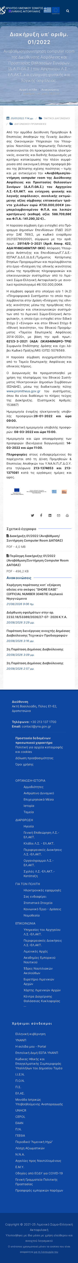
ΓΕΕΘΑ (20, 1135)
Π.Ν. (18, 1129)
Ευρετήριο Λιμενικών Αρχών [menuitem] (39, 981)
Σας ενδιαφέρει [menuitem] (35, 896)
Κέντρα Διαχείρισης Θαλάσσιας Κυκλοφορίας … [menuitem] (42, 1000)
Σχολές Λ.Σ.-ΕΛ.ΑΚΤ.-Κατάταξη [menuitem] (39, 873)
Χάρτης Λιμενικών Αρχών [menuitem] (42, 990)
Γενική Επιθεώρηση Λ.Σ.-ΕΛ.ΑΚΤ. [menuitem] (41, 835)
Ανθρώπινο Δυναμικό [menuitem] (39, 793)
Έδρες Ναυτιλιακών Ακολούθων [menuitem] (38, 971)
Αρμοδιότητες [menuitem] (34, 787)
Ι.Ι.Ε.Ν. (20, 1074)
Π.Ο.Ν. (20, 1080)
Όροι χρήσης (24, 764)
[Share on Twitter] (32, 515)
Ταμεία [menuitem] (29, 812)
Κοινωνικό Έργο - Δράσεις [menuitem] (42, 909)
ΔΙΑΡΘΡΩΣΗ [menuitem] (24, 820)
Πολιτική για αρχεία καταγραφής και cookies (39, 749)
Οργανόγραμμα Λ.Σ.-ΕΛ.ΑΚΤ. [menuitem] (39, 863)
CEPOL (20, 1116)
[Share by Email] (58, 515)
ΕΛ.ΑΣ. (20, 1093)
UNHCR (20, 1110)
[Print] (67, 515)
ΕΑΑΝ (19, 1123)
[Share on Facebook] (41, 515)
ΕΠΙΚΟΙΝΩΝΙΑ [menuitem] (25, 923)
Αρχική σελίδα (28, 89)
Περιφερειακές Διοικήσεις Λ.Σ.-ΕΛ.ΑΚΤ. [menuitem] (43, 852)
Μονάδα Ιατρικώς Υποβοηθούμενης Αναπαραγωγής (39, 1102)
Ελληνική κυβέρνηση (30, 1034)
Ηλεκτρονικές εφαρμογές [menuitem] (42, 890)
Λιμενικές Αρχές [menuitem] (36, 951)
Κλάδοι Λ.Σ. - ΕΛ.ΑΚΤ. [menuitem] (39, 843)
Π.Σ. (18, 1087)
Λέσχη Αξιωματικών (30, 1148)
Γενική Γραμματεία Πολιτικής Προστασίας (36, 1182)
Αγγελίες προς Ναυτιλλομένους (38, 1160)
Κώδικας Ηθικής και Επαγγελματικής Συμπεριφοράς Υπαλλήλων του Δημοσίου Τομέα (38, 1063)
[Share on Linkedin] (50, 515)
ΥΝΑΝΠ (20, 1040)
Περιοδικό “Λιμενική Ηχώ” (34, 1142)
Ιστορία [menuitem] (29, 805)
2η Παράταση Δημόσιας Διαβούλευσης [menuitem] (34, 649)
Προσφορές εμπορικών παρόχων (39, 1190)
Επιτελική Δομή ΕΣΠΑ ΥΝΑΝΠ (36, 1053)
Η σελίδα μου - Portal (30, 1046)
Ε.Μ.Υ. (19, 1167)
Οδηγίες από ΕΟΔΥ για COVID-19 (39, 1173)
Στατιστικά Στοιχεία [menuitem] (38, 903)
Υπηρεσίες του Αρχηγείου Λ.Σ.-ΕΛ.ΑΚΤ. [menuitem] (42, 932)
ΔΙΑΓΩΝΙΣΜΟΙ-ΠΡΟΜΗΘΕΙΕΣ (30, 123)
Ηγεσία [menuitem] (29, 826)
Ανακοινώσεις (50, 89)
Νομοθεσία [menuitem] (32, 915)
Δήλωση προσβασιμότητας (34, 758)
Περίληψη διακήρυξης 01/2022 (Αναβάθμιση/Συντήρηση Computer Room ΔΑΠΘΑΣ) (37, 560)
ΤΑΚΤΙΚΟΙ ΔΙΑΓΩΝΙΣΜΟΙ (57, 118)
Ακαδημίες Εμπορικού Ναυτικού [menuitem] (39, 960)
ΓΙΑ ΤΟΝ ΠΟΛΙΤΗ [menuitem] (27, 884)
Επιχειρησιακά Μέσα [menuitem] (39, 799)
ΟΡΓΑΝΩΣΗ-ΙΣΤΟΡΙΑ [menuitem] (30, 780)
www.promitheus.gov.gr (23, 391)
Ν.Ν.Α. (20, 1154)
